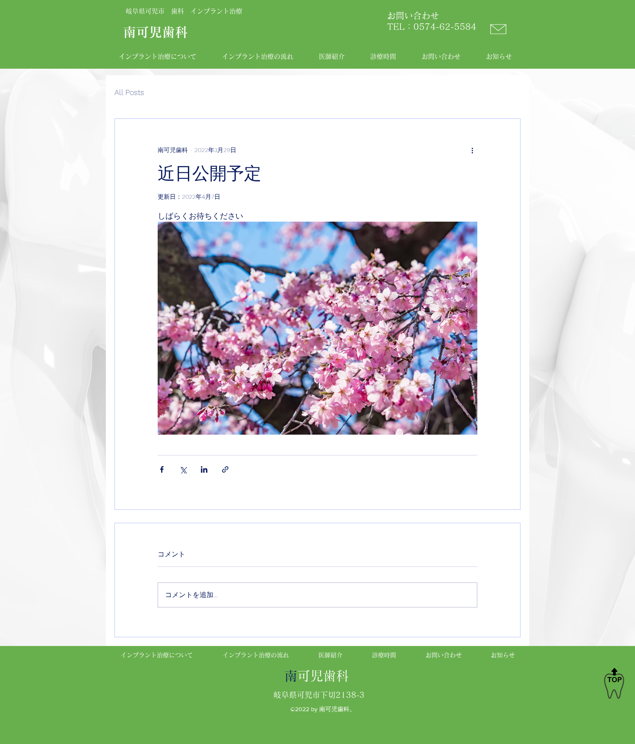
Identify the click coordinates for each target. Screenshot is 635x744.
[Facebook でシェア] (162, 469)
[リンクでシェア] (225, 469)
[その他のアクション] (472, 150)
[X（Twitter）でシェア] (183, 469)
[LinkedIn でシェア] (204, 469)
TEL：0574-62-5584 (427, 26)
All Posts (129, 92)
